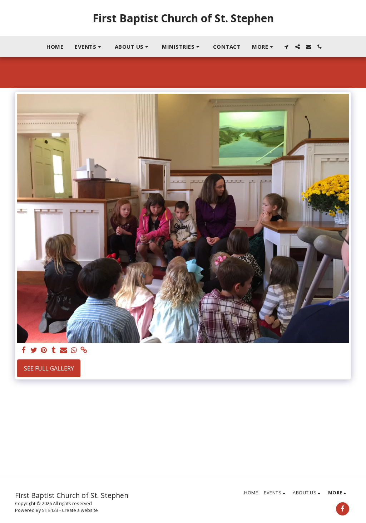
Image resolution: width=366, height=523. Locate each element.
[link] (83, 350)
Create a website (80, 510)
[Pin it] (43, 350)
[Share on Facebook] (23, 350)
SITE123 (50, 510)
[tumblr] (53, 350)
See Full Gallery (49, 368)
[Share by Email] (63, 350)
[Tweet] (33, 350)
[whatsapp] (73, 350)
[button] (89, 46)
